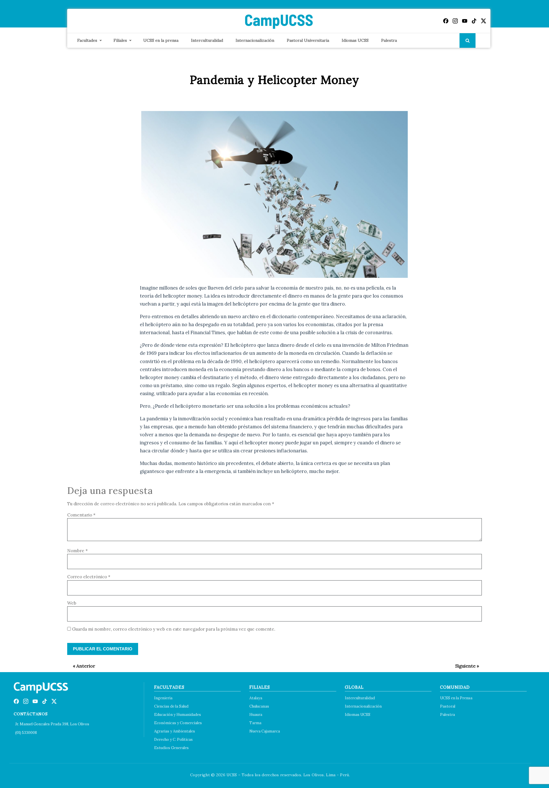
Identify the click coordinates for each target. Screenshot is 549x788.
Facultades (87, 40)
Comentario (81, 515)
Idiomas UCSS (355, 40)
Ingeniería (163, 698)
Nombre (77, 550)
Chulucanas (259, 706)
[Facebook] (445, 20)
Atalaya (255, 698)
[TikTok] (474, 20)
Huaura (255, 714)
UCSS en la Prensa (456, 698)
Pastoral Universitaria (308, 40)
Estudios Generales (171, 747)
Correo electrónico (88, 576)
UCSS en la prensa (160, 40)
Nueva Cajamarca (264, 731)
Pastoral (447, 706)
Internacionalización (255, 40)
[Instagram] (455, 20)
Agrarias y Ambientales (174, 731)
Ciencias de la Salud (171, 706)
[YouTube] (464, 20)
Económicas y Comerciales (178, 722)
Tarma (255, 722)
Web (71, 603)
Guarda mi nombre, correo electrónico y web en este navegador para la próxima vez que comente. (173, 629)
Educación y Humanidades (177, 714)
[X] (483, 20)
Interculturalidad (207, 40)
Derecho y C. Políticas (173, 739)
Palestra (389, 40)
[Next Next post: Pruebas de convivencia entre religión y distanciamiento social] (464, 665)
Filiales (120, 40)
